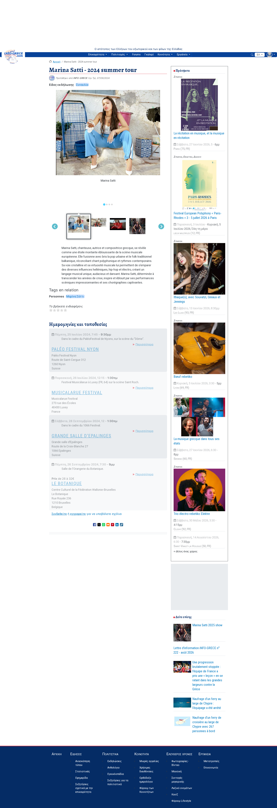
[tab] (104, 204)
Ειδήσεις (76, 754)
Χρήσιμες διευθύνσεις (146, 769)
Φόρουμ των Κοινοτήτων (146, 790)
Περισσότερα (144, 344)
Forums (136, 54)
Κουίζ (175, 794)
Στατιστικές (82, 771)
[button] (121, 524)
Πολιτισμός (118, 54)
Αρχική (56, 61)
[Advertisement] (138, 23)
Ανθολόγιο (113, 767)
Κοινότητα (164, 54)
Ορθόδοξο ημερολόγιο (146, 779)
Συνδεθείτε (59, 514)
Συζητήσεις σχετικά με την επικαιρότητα (84, 788)
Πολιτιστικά (110, 754)
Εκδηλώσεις (114, 761)
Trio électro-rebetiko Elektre (192, 514)
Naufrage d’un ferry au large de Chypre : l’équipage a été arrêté (206, 703)
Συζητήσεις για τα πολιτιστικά (117, 782)
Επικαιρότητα (96, 54)
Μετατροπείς (211, 761)
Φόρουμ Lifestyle (181, 800)
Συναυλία (82, 84)
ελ (259, 54)
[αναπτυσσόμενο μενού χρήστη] (271, 55)
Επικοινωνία (211, 767)
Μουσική (177, 771)
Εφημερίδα (81, 777)
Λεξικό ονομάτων (182, 788)
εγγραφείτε (78, 514)
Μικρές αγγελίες (149, 761)
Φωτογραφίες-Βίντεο (180, 763)
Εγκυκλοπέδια (115, 774)
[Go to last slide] (55, 226)
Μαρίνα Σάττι (75, 296)
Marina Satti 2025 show (207, 625)
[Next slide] (161, 226)
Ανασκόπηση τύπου (82, 763)
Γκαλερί (149, 54)
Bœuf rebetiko (183, 377)
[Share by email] (108, 524)
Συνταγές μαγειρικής (178, 779)
